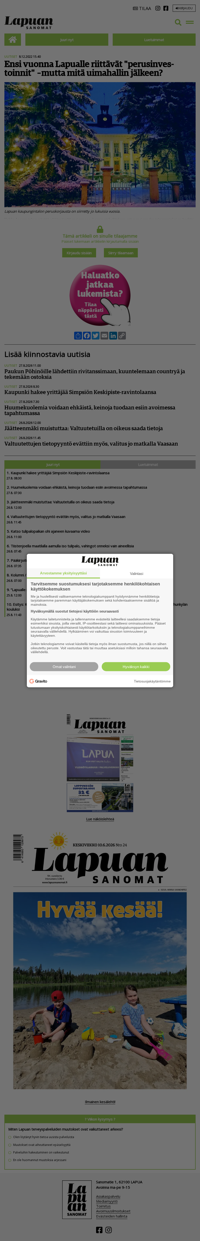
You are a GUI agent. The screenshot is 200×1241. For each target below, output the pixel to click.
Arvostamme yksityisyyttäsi (63, 573)
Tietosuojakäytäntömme (152, 681)
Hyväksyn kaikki (136, 667)
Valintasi (136, 573)
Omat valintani (64, 667)
